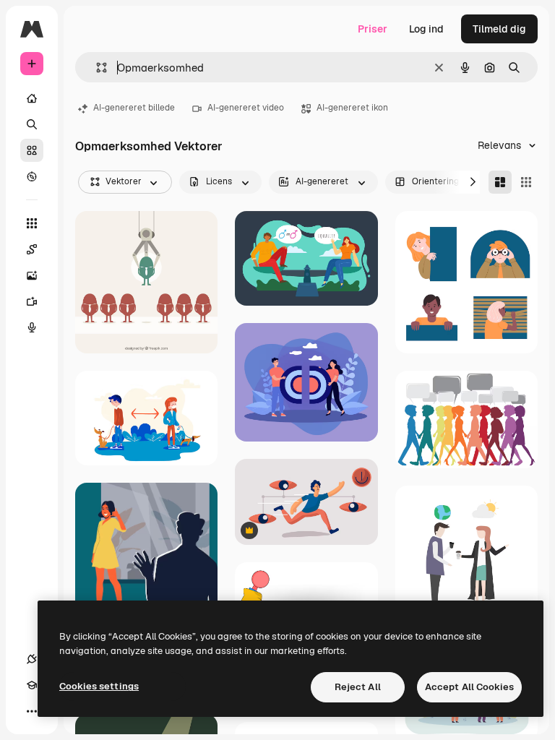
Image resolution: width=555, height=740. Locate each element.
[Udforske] (31, 176)
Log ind (426, 28)
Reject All (358, 687)
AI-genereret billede (134, 107)
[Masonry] (500, 182)
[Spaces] (31, 249)
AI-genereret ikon (352, 107)
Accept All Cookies (469, 687)
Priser (372, 28)
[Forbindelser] (31, 659)
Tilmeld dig (499, 28)
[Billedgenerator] (31, 275)
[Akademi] (31, 685)
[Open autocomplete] (96, 67)
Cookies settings (99, 686)
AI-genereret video (245, 107)
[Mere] (31, 711)
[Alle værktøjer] (31, 223)
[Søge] (31, 124)
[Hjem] (31, 98)
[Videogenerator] (31, 301)
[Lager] (31, 150)
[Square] (526, 182)
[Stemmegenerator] (31, 327)
